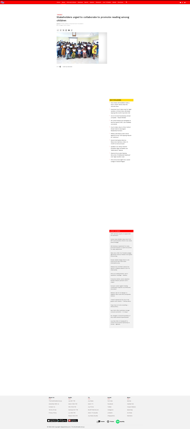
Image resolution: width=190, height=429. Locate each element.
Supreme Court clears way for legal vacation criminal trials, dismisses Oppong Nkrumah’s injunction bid (121, 111)
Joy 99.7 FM (71, 401)
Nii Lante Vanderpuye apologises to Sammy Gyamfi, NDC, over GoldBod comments (121, 122)
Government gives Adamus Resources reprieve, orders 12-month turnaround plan (119, 141)
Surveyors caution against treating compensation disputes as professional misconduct (120, 288)
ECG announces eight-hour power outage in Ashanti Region (120, 160)
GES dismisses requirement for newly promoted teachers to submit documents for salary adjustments (121, 248)
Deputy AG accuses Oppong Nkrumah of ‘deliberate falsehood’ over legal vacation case (120, 155)
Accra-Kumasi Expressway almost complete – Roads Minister (120, 116)
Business (80, 2)
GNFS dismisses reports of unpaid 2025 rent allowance (121, 235)
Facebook (110, 404)
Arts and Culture (71, 2)
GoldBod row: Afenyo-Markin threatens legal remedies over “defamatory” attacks (119, 148)
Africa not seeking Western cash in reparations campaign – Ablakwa (119, 275)
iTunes (112, 421)
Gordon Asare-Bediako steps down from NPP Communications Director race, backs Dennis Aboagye (121, 241)
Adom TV (90, 404)
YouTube (110, 401)
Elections (120, 2)
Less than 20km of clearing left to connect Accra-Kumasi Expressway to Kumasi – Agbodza (120, 323)
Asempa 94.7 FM (73, 410)
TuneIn (102, 421)
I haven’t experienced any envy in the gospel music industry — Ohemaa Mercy (121, 301)
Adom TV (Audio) (93, 413)
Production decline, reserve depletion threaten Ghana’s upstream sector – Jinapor (120, 281)
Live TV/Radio (107, 2)
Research (98, 2)
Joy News (90, 401)
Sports (86, 2)
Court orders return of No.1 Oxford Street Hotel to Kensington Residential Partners (120, 128)
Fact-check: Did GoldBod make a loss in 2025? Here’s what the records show (120, 104)
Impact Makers (131, 407)
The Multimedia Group (55, 401)
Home (58, 2)
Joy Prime (91, 407)
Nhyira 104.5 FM (73, 415)
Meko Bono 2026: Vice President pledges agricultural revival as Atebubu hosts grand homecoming (121, 255)
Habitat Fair (130, 404)
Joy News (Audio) (93, 415)
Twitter (110, 407)
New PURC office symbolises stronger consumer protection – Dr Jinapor (120, 312)
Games (129, 401)
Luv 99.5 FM (71, 413)
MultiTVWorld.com (93, 410)
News (63, 2)
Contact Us (52, 407)
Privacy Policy (53, 413)
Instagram (110, 410)
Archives (129, 413)
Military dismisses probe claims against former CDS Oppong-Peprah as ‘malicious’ (121, 135)
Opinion (92, 2)
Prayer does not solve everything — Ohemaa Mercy (119, 306)
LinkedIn (110, 413)
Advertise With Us (54, 404)
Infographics (111, 415)
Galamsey (130, 410)
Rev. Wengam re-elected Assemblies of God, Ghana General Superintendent (120, 317)
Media (114, 2)
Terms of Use (52, 410)
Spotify (122, 421)
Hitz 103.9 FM (72, 407)
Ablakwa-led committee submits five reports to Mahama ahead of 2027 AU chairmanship (120, 269)
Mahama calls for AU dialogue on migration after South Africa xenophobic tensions (121, 295)
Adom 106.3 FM (72, 404)
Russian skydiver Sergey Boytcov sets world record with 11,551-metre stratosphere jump (120, 262)
